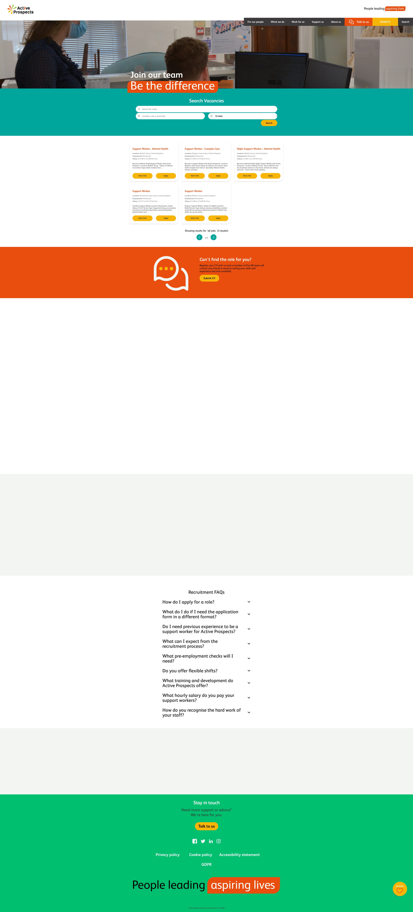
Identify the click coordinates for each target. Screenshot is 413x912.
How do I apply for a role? (188, 601)
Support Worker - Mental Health (150, 148)
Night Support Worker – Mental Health (258, 148)
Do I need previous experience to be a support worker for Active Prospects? (200, 629)
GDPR (206, 864)
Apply (166, 176)
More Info (142, 176)
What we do (277, 21)
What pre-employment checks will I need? (197, 658)
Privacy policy (168, 854)
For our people (256, 21)
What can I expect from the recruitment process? (190, 644)
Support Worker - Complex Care (202, 148)
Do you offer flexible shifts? (190, 670)
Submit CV (209, 278)
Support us (318, 21)
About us (336, 21)
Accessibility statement (239, 854)
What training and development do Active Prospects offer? (197, 683)
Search (405, 21)
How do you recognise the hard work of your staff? (201, 712)
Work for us (298, 21)
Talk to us (363, 21)
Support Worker (141, 191)
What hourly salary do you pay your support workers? (198, 698)
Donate (385, 21)
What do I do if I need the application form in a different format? (200, 614)
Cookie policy (200, 854)
